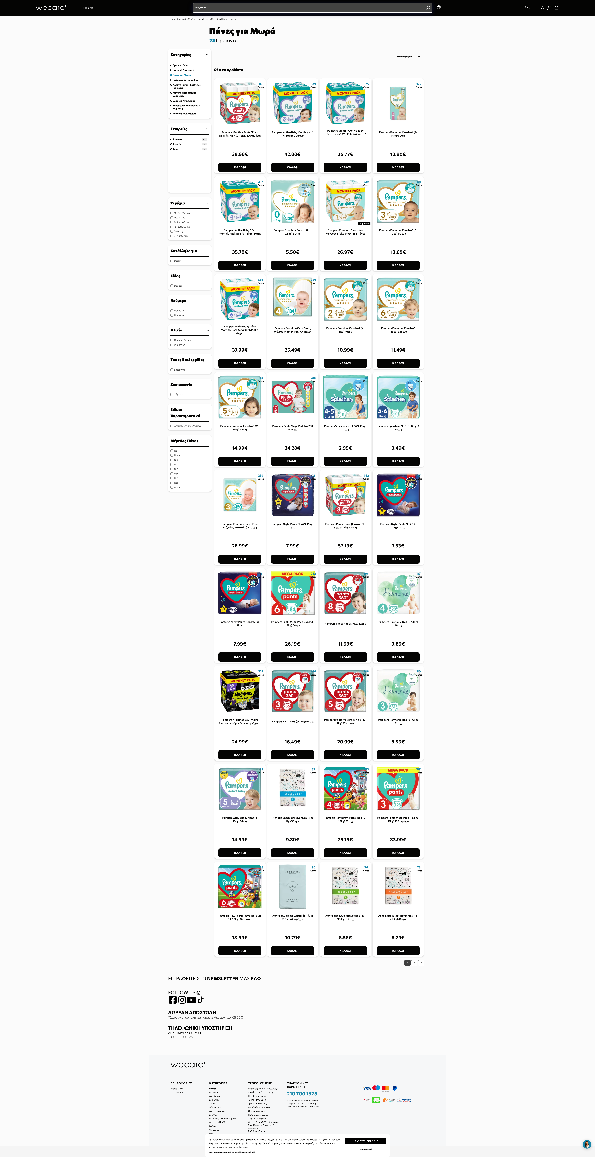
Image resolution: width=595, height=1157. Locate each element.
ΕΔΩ (256, 978)
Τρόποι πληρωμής (257, 1099)
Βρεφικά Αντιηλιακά (184, 100)
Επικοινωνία (176, 1088)
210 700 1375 (302, 1093)
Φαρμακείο (215, 1129)
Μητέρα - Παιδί (217, 1122)
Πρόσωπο (214, 1092)
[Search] (535, 8)
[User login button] (549, 8)
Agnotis (189, 144)
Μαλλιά (213, 1114)
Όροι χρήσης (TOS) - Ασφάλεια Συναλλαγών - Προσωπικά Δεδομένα (263, 1125)
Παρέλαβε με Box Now (259, 1107)
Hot (211, 1133)
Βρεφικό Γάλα (180, 65)
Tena (189, 149)
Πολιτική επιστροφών (259, 1114)
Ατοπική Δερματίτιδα (184, 113)
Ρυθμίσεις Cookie (256, 1131)
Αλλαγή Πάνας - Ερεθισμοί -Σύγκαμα (187, 86)
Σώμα (212, 1103)
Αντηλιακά (214, 1096)
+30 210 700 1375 (180, 1037)
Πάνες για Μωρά (182, 75)
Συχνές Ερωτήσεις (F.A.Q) (260, 1092)
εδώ (245, 1147)
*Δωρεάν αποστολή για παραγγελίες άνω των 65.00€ (205, 1017)
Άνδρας (213, 1126)
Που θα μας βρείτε (257, 1096)
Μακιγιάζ (214, 1099)
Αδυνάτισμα (215, 1107)
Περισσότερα (365, 1149)
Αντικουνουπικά (217, 1111)
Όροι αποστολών (256, 1111)
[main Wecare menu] (77, 7)
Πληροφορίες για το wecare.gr (263, 1088)
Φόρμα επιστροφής (257, 1118)
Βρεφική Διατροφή (183, 70)
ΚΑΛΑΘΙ (240, 167)
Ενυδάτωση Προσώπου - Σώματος (186, 107)
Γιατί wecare (176, 1092)
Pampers (189, 139)
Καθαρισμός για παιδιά (185, 79)
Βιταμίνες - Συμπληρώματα (222, 1118)
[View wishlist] (542, 8)
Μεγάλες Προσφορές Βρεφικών (184, 94)
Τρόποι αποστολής (257, 1103)
